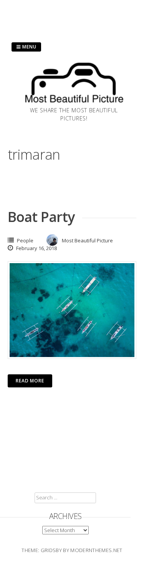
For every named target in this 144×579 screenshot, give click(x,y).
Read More (30, 380)
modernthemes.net (96, 550)
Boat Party (41, 216)
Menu (28, 46)
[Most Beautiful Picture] (74, 104)
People (25, 240)
